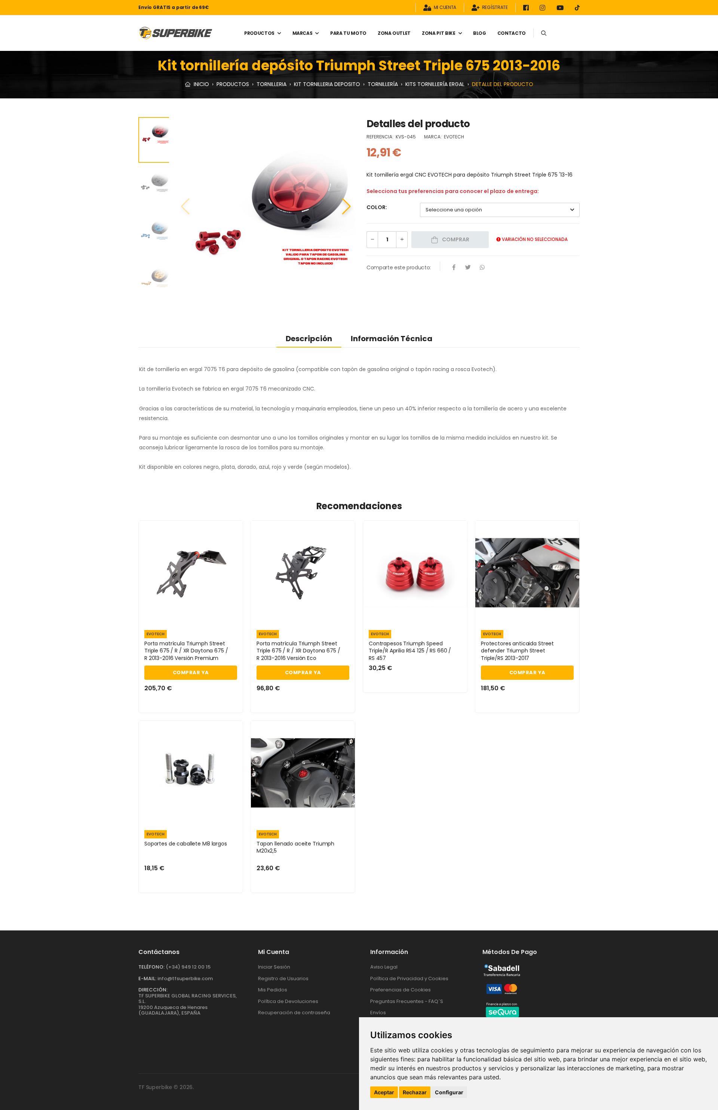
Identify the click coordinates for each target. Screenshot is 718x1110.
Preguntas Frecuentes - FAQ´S (406, 1001)
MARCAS (302, 33)
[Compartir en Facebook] (454, 267)
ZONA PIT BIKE (438, 33)
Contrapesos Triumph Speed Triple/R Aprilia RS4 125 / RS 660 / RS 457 (410, 651)
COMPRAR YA (191, 672)
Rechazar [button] (415, 1092)
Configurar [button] (449, 1092)
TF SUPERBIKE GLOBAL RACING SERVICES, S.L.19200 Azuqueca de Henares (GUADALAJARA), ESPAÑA (187, 1004)
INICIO (200, 84)
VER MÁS (191, 615)
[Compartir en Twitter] (468, 267)
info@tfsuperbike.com (185, 978)
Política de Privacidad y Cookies (409, 978)
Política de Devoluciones (288, 1001)
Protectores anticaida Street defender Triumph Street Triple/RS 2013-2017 (517, 651)
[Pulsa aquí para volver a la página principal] (175, 33)
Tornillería (383, 84)
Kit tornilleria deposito (327, 84)
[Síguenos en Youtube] (561, 7)
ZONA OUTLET (394, 33)
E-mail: (147, 978)
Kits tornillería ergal (434, 84)
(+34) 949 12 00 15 (188, 966)
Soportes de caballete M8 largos (185, 843)
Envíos (378, 1012)
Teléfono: (151, 966)
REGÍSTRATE (495, 7)
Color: (376, 207)
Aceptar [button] (384, 1092)
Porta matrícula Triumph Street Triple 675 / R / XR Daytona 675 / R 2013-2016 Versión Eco (298, 651)
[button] (346, 206)
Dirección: (153, 989)
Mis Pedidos (272, 989)
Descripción (309, 338)
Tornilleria (271, 84)
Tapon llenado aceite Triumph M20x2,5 (295, 847)
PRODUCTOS (259, 33)
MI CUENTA (445, 7)
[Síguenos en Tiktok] (577, 7)
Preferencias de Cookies (400, 989)
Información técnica (391, 338)
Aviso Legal (384, 966)
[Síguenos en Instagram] (544, 7)
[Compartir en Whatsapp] (482, 267)
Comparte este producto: (398, 267)
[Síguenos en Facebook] (527, 7)
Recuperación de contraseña (294, 1012)
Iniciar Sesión (274, 966)
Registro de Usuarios (283, 978)
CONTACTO (511, 33)
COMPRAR (455, 239)
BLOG (479, 33)
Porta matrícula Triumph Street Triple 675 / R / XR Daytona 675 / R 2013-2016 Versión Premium (186, 651)
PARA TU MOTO (348, 33)
